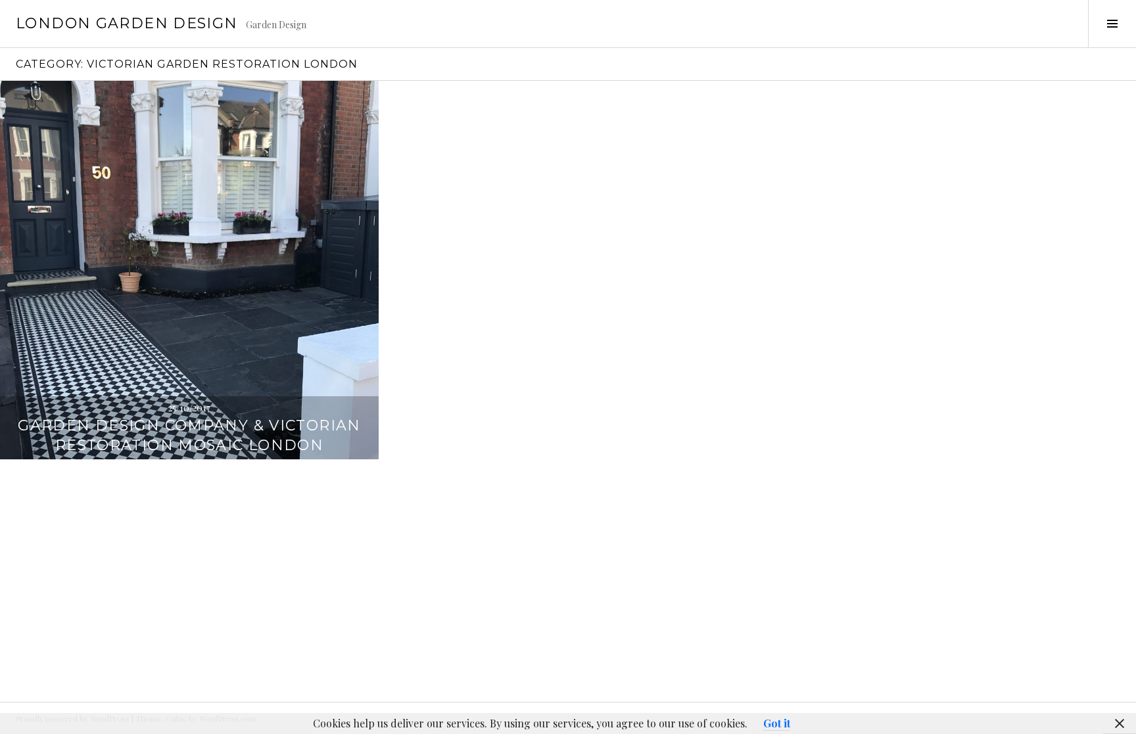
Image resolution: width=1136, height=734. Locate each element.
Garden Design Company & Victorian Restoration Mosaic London (189, 435)
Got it (776, 723)
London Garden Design (127, 23)
